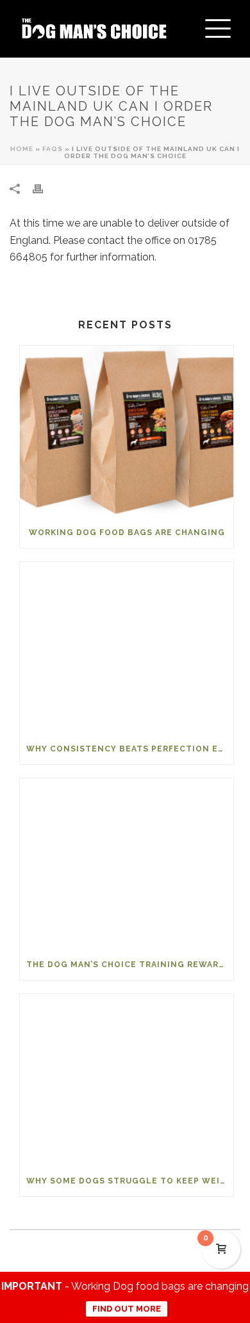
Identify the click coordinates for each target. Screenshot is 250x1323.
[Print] (44, 188)
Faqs (52, 148)
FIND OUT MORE (126, 1308)
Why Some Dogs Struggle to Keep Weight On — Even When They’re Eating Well (129, 1180)
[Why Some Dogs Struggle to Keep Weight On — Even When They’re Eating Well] (126, 1080)
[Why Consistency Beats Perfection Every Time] (126, 648)
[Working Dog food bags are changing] (126, 431)
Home (21, 148)
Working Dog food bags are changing (127, 532)
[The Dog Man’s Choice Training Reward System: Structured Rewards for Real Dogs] (126, 864)
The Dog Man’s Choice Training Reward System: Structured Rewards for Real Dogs (129, 964)
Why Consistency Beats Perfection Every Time (129, 748)
